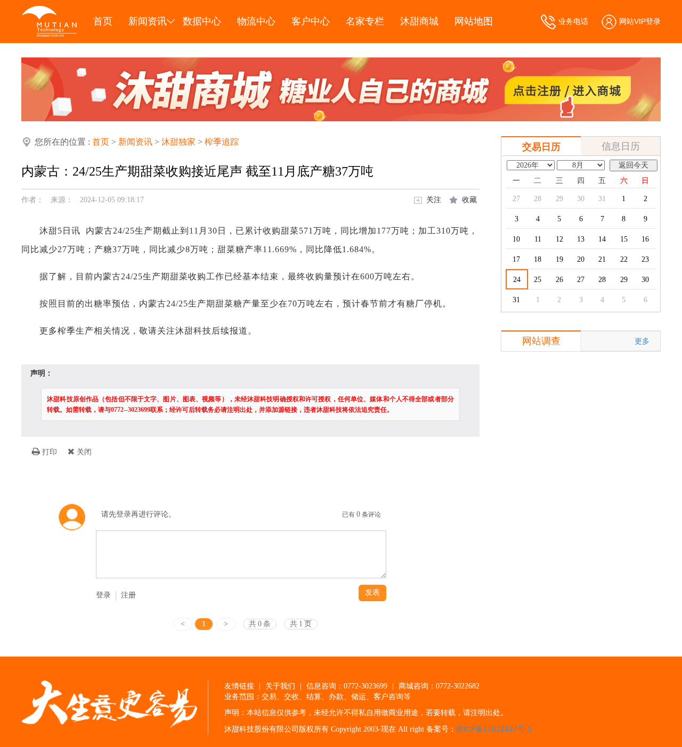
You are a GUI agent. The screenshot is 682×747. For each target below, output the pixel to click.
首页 (102, 21)
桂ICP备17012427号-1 (494, 729)
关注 (433, 199)
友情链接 (239, 686)
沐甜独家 (178, 141)
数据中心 (202, 21)
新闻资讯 (147, 21)
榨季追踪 (222, 141)
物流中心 (256, 21)
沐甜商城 (419, 21)
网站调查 (541, 341)
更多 (642, 341)
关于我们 (280, 686)
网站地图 (473, 21)
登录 (103, 595)
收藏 (469, 199)
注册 (128, 595)
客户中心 (310, 21)
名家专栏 (365, 21)
